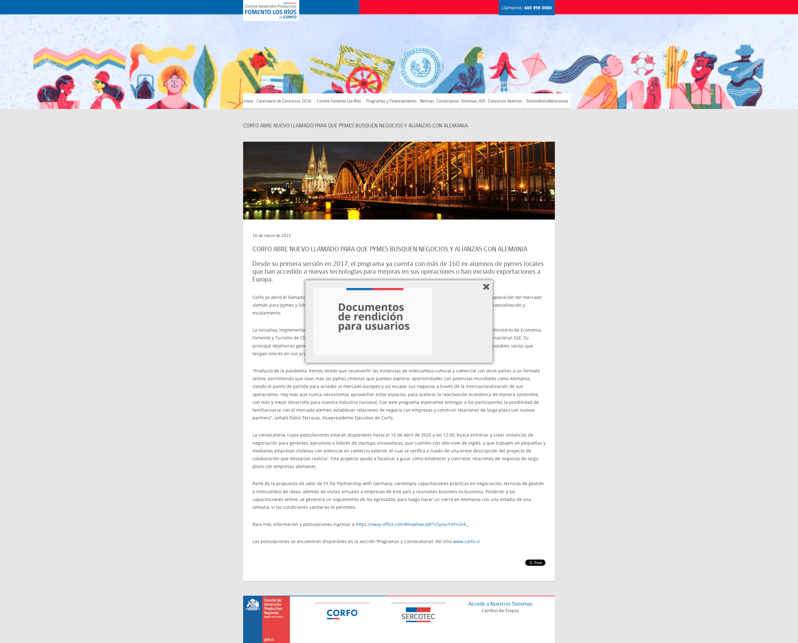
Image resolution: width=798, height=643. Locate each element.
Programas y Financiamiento (391, 101)
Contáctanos (447, 101)
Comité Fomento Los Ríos (339, 101)
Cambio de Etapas (500, 610)
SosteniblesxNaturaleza (547, 101)
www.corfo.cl (466, 541)
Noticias (427, 101)
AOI (482, 101)
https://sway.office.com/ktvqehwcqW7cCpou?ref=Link (411, 524)
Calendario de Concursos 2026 (284, 101)
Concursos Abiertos (505, 101)
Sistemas (469, 101)
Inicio (248, 101)
